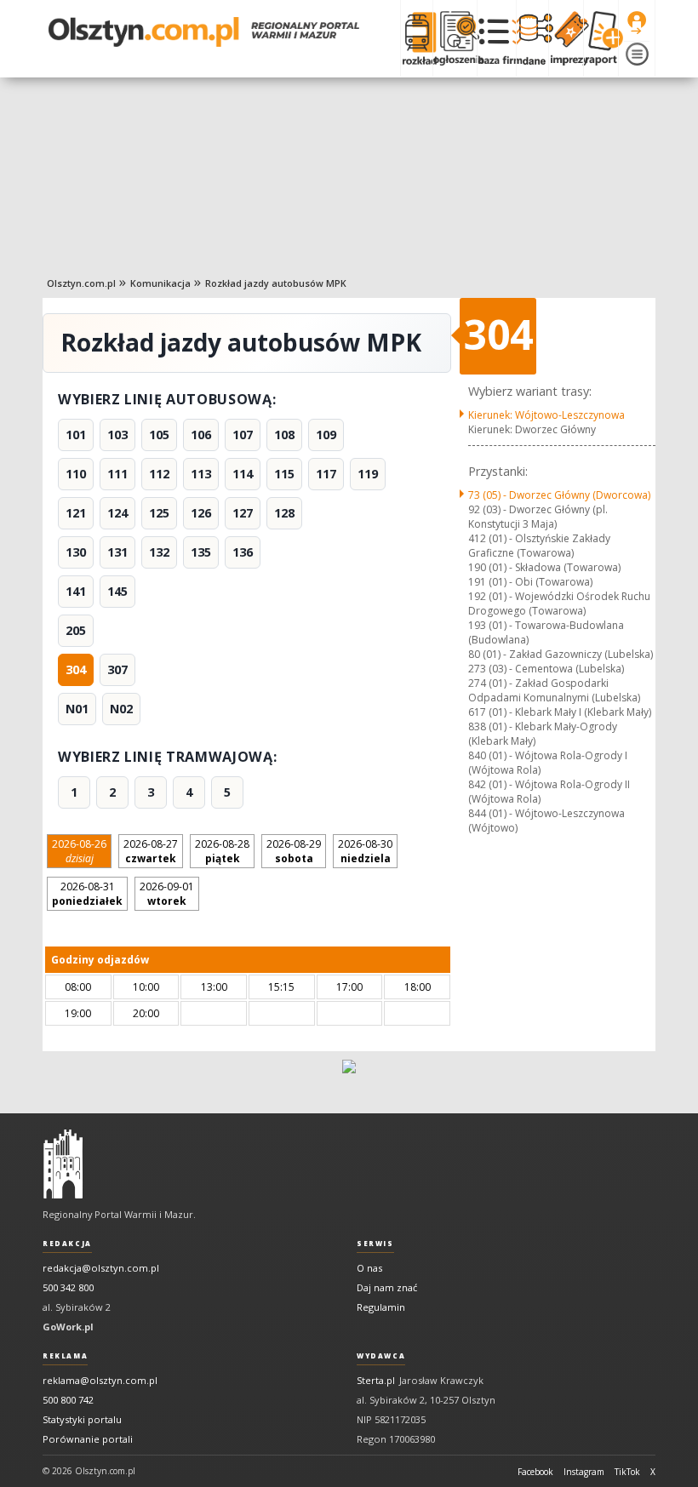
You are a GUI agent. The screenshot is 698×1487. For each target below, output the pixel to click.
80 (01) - (560, 654)
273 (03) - (546, 668)
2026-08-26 (79, 851)
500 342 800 (68, 1287)
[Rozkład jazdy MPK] (416, 38)
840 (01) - (547, 762)
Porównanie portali (88, 1439)
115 (284, 474)
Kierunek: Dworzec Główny (532, 429)
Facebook (535, 1472)
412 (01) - (539, 545)
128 (284, 513)
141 (76, 591)
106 (201, 434)
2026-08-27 (150, 851)
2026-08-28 (222, 851)
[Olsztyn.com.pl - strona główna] (63, 1164)
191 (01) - (530, 582)
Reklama (65, 1356)
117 (326, 474)
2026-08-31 (87, 893)
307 (117, 669)
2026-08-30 (365, 851)
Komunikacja (160, 283)
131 (117, 552)
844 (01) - (546, 820)
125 (159, 513)
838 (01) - (542, 733)
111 (117, 474)
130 (76, 552)
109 (326, 434)
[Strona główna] (204, 32)
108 (284, 434)
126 (201, 513)
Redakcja (67, 1243)
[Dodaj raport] (600, 38)
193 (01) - (546, 632)
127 (242, 513)
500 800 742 (68, 1399)
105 (159, 434)
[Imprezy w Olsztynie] (565, 38)
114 (242, 474)
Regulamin (381, 1307)
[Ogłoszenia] (454, 38)
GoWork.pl (68, 1326)
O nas (369, 1267)
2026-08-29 (293, 851)
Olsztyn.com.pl (81, 283)
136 (242, 552)
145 (117, 591)
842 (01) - (549, 791)
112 (159, 474)
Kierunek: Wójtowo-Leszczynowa (546, 415)
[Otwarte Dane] (532, 38)
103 (117, 434)
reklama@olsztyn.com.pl (100, 1380)
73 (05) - (559, 495)
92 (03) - (538, 516)
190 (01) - (544, 567)
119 (368, 474)
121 (76, 513)
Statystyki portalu (82, 1419)
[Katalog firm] (497, 38)
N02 (121, 709)
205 (76, 630)
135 (201, 552)
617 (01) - (559, 712)
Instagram (584, 1472)
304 (76, 669)
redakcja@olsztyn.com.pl (101, 1267)
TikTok (627, 1472)
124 (117, 513)
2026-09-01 (167, 893)
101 (76, 434)
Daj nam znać (387, 1287)
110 (76, 474)
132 (159, 552)
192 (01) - (559, 603)
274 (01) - (554, 690)
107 (242, 434)
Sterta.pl (376, 1380)
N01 (77, 709)
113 (201, 474)
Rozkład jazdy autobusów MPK (275, 283)
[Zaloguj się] (636, 23)
